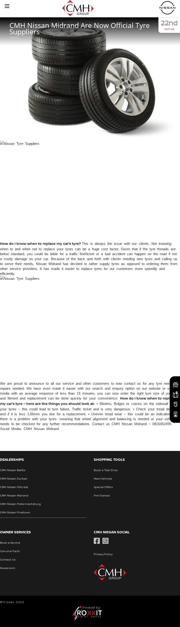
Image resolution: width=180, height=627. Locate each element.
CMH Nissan (167, 7)
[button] (7, 6)
